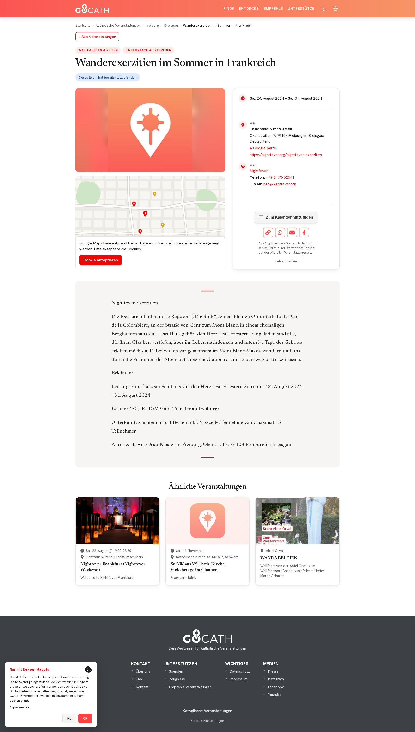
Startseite (83, 25)
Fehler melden (286, 261)
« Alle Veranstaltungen (97, 36)
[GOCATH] (92, 8)
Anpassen (17, 707)
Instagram (276, 679)
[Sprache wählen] (335, 9)
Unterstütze (301, 8)
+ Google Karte (263, 148)
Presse (273, 671)
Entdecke (249, 8)
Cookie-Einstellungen (207, 721)
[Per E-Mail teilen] (292, 232)
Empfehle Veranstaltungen (190, 687)
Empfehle (273, 8)
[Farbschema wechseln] (323, 9)
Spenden (176, 671)
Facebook (276, 687)
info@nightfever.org (279, 184)
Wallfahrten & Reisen (98, 50)
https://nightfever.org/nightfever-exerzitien (286, 154)
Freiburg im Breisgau (162, 25)
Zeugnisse (177, 679)
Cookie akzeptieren (100, 259)
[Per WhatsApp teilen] (280, 232)
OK (85, 718)
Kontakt (142, 687)
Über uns (143, 671)
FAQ (139, 679)
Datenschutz (240, 671)
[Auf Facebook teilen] (304, 232)
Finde (228, 8)
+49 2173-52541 (280, 177)
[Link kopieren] (268, 232)
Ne (69, 718)
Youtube (274, 694)
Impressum (239, 679)
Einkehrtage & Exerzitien (148, 50)
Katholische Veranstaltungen (118, 25)
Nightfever (259, 170)
